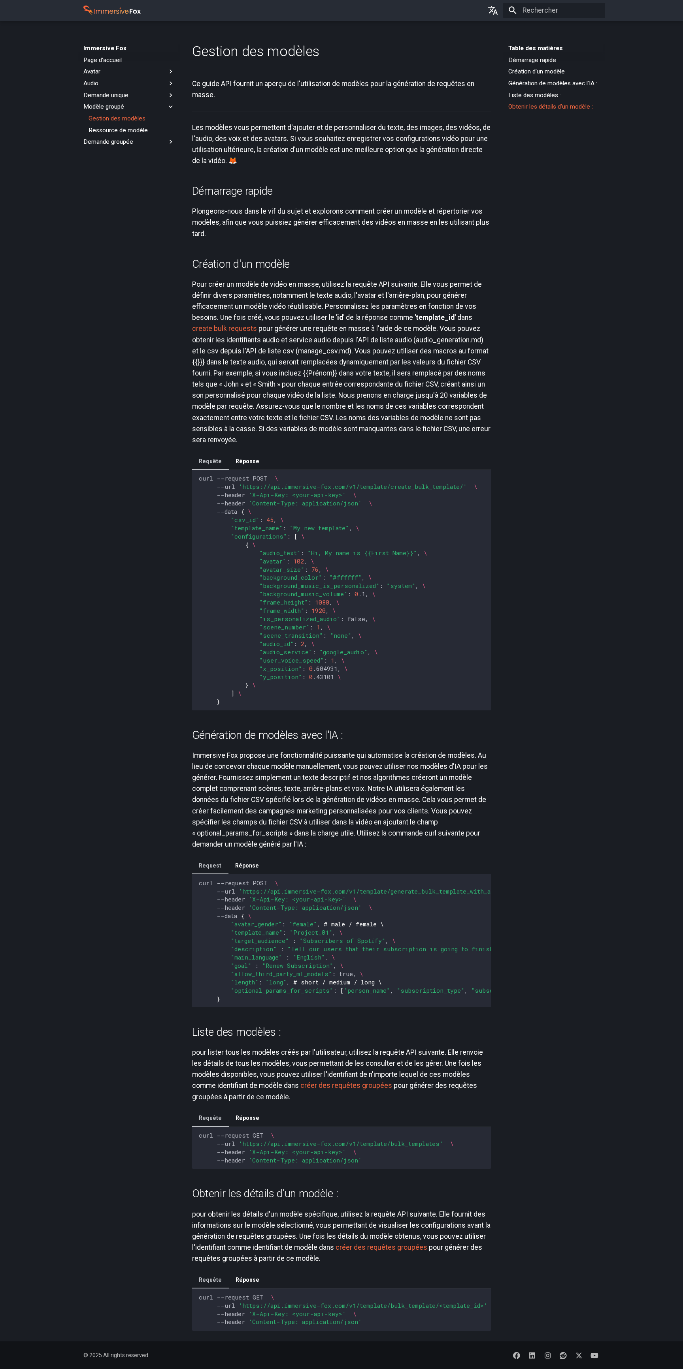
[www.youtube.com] (595, 1355)
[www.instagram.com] (548, 1355)
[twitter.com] (579, 1355)
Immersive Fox (104, 48)
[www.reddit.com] (563, 1355)
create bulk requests (224, 328)
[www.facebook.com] (516, 1355)
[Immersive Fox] (122, 10)
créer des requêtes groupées (346, 1085)
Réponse (247, 461)
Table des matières (535, 48)
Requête (210, 461)
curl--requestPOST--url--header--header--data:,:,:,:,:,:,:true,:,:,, (345, 941)
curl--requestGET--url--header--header (345, 1309)
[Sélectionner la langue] (493, 10)
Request (210, 865)
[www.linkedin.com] (532, 1355)
